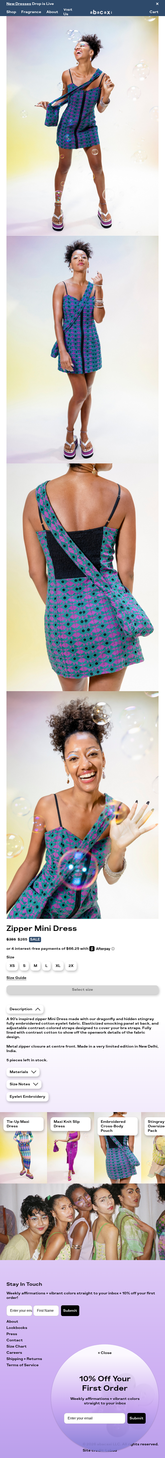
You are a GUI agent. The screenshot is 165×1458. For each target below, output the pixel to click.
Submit (137, 1418)
